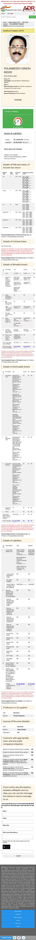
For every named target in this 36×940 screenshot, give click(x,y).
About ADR (18, 914)
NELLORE (25, 22)
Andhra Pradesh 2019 (14, 22)
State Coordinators (18, 917)
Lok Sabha (10, 13)
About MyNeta (18, 911)
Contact (18, 920)
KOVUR (5, 24)
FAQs (18, 926)
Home (3, 13)
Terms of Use (18, 923)
